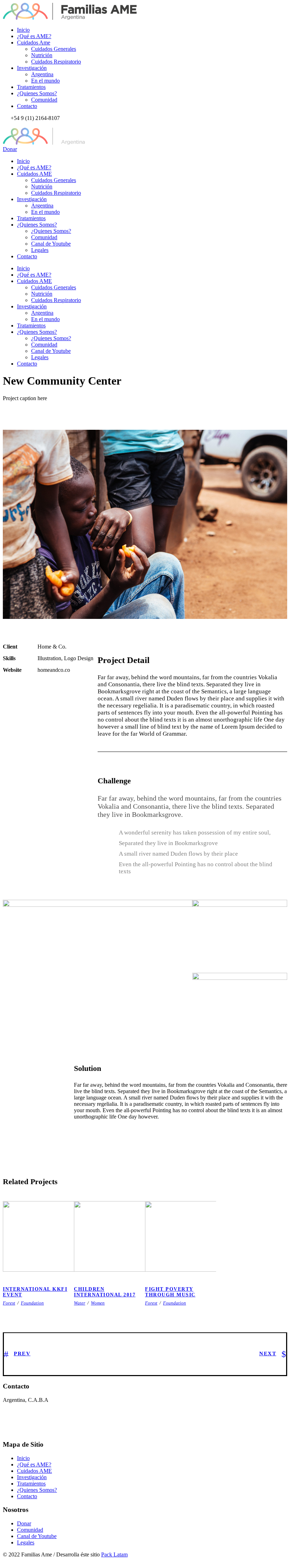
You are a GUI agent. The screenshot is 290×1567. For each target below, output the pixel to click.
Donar (10, 149)
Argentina (42, 74)
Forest (9, 1303)
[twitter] (13, 124)
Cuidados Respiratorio (56, 62)
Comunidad (44, 100)
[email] (5, 124)
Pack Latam (114, 1554)
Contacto (27, 106)
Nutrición (41, 55)
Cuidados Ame (33, 43)
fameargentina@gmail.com (44, 1419)
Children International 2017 (112, 1264)
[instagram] (22, 124)
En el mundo (45, 81)
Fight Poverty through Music (170, 1291)
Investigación (32, 68)
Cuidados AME (34, 174)
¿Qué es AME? (34, 36)
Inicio (23, 30)
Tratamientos (31, 87)
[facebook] (9, 124)
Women (98, 1303)
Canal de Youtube (51, 244)
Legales (39, 250)
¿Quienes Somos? (37, 93)
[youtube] (18, 124)
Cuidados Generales (53, 49)
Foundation (32, 1303)
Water (79, 1303)
